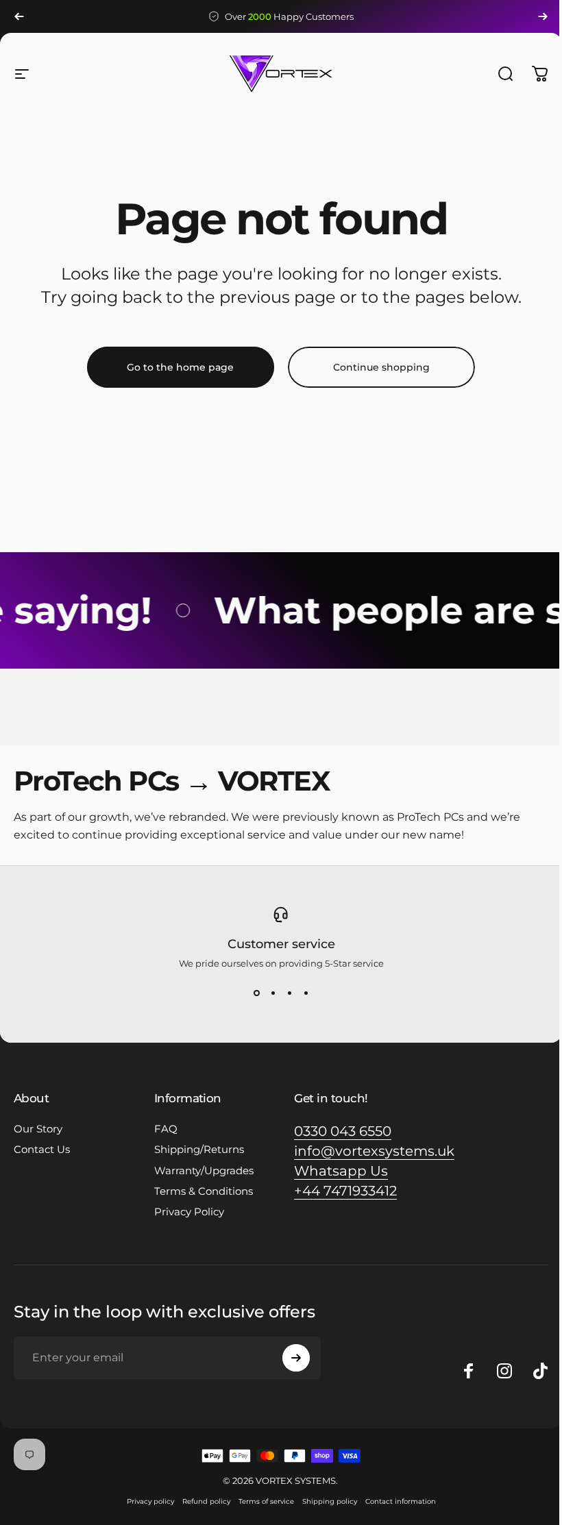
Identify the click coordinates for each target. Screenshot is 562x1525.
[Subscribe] (296, 1358)
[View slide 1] (256, 993)
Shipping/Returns (199, 1149)
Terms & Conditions (203, 1191)
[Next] (543, 16)
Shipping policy (329, 1501)
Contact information (400, 1501)
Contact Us (42, 1149)
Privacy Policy (189, 1212)
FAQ (166, 1129)
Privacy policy (150, 1501)
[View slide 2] (273, 993)
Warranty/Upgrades (204, 1171)
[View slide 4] (305, 993)
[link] (342, 1131)
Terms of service (266, 1501)
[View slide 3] (289, 993)
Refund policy (206, 1501)
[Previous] (19, 16)
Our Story (38, 1129)
